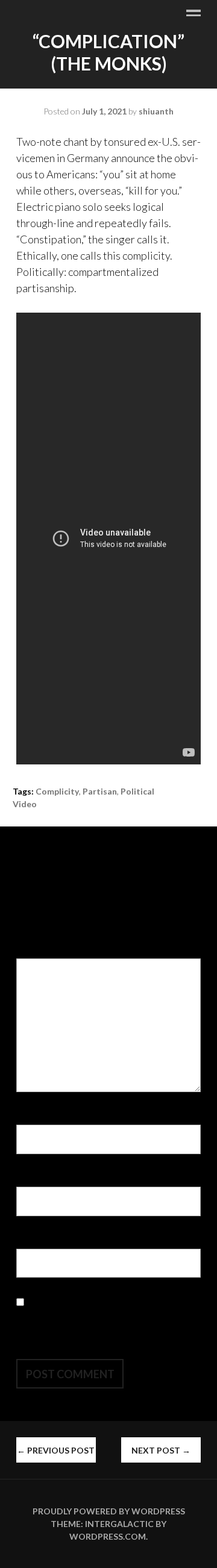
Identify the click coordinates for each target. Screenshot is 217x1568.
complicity (57, 791)
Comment (42, 950)
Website (36, 1240)
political (137, 791)
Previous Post (56, 1450)
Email (32, 1178)
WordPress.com (107, 1536)
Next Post (160, 1450)
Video (25, 804)
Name (33, 1116)
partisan (100, 791)
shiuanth (156, 111)
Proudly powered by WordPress (109, 1511)
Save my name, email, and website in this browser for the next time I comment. (103, 1318)
